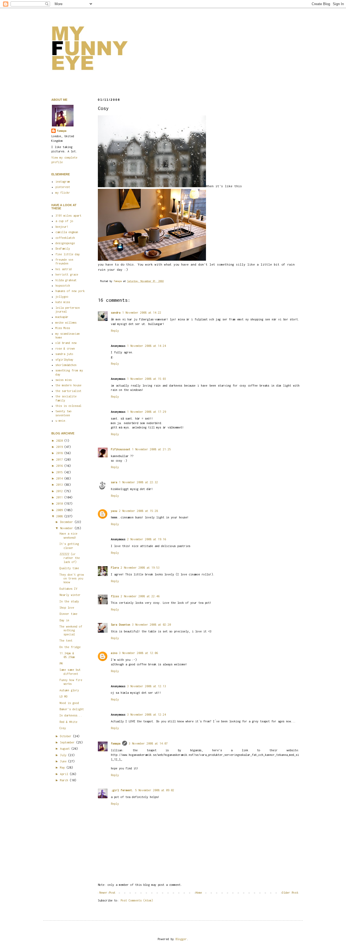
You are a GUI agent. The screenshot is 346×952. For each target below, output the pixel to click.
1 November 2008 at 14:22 (141, 312)
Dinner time (68, 613)
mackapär (61, 317)
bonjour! (61, 226)
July (64, 755)
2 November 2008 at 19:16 (146, 539)
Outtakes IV (68, 588)
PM (61, 663)
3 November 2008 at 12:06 (138, 653)
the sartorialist (68, 391)
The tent (65, 640)
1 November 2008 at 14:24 (146, 345)
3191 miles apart (68, 215)
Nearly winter (70, 594)
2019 (60, 446)
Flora (115, 567)
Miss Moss (62, 328)
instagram (62, 181)
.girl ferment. (122, 790)
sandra (116, 312)
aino (114, 653)
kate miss (62, 302)
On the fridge (70, 647)
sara (114, 482)
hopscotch (62, 285)
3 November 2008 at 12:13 (146, 686)
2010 (60, 503)
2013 (60, 484)
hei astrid (63, 269)
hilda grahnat (65, 280)
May (63, 767)
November (67, 528)
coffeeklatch (65, 237)
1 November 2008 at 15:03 (146, 378)
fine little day (67, 254)
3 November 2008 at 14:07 (148, 743)
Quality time (69, 568)
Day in (64, 620)
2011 (60, 497)
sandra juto (64, 354)
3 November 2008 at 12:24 (146, 714)
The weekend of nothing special (70, 630)
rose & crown (65, 348)
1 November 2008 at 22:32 (138, 482)
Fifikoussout (120, 449)
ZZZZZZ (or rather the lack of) (69, 558)
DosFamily (62, 248)
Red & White (68, 721)
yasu (114, 510)
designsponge (65, 243)
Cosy (62, 728)
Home (198, 892)
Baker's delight (71, 709)
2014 (60, 478)
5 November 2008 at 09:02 (154, 790)
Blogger (181, 939)
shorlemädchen (65, 365)
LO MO (63, 696)
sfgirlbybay (64, 359)
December (67, 522)
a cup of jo (64, 221)
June (64, 761)
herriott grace (66, 274)
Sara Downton (120, 624)
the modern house (68, 385)
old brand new (65, 342)
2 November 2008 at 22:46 (140, 596)
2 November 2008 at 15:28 (138, 510)
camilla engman (66, 232)
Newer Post (107, 892)
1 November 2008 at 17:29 (146, 411)
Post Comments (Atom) (137, 900)
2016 (60, 465)
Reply (115, 330)
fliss (115, 596)
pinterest (62, 187)
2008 (60, 516)
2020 (60, 440)
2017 (60, 459)
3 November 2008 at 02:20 (151, 624)
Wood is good (69, 703)
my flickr (62, 192)
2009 (60, 510)
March (65, 780)
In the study (69, 601)
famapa (118, 281)
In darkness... (70, 715)
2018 (60, 453)
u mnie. (61, 420)
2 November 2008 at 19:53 (140, 567)
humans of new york (70, 291)
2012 (60, 491)
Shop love (66, 607)
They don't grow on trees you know (71, 578)
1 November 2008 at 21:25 (151, 449)
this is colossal (68, 405)
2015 (60, 472)
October (66, 736)
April (65, 774)
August (65, 748)
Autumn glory (69, 690)
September (68, 742)
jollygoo (61, 296)
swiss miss (63, 379)
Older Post (290, 892)
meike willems (65, 322)
